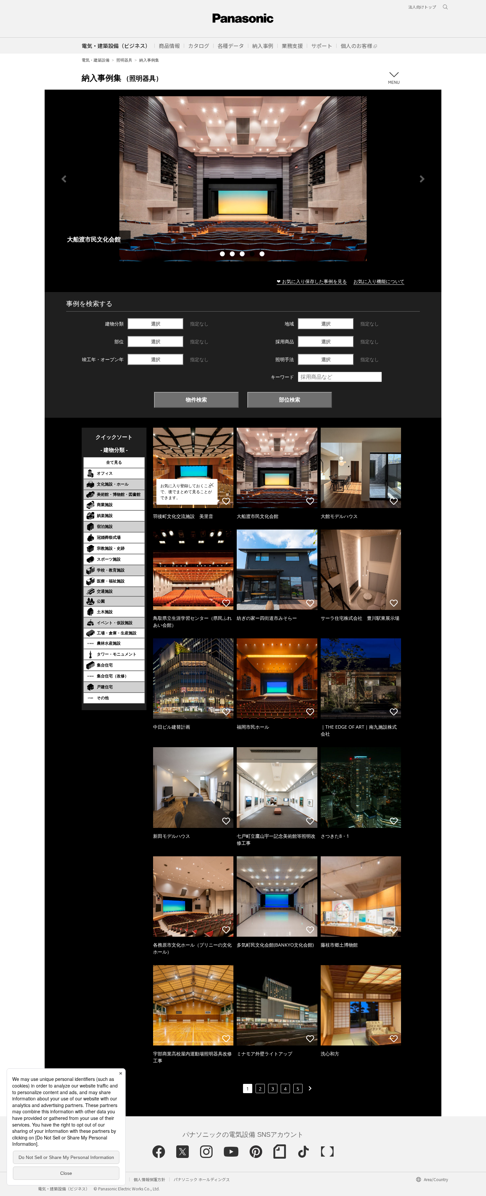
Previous (63, 179)
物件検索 (196, 399)
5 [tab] (263, 254)
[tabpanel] (243, 178)
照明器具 (124, 60)
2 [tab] (233, 254)
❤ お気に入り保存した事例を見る (312, 281)
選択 (155, 323)
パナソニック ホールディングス (202, 1179)
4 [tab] (253, 254)
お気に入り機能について (378, 281)
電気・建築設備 (95, 60)
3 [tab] (243, 254)
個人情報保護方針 (149, 1179)
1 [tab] (223, 254)
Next (422, 179)
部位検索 (289, 399)
